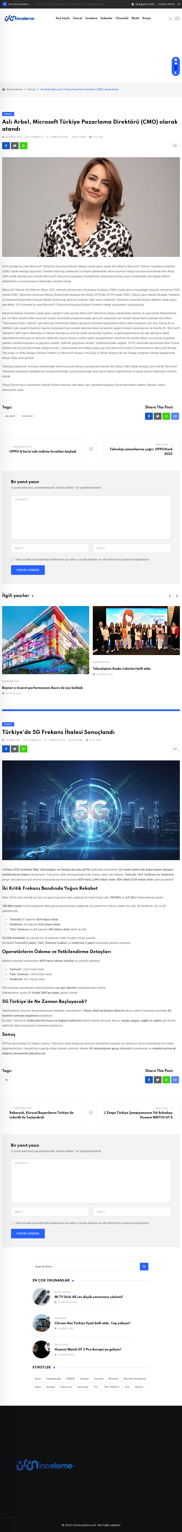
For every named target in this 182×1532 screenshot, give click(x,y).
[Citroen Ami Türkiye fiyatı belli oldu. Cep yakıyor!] (41, 1323)
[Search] (170, 18)
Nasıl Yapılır (63, 1292)
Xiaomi (139, 1386)
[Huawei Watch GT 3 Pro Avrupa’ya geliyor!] (41, 1349)
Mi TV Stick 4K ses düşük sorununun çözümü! (89, 1297)
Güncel (77, 18)
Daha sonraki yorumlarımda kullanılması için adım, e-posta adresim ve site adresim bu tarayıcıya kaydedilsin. (82, 559)
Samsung (82, 1386)
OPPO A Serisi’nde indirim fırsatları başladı (42, 451)
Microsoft (27, 416)
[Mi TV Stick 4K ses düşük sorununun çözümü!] (41, 1297)
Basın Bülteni (10, 681)
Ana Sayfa (63, 18)
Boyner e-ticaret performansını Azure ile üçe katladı (42, 688)
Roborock (66, 1386)
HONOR (70, 1378)
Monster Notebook (135, 1378)
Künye (146, 18)
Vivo (127, 1386)
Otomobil (122, 18)
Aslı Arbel (10, 416)
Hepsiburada (53, 1378)
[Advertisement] (91, 55)
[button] (170, 596)
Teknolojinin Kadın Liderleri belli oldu (122, 668)
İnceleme (91, 18)
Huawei (84, 1378)
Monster (113, 1378)
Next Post (162, 445)
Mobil (135, 18)
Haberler (106, 18)
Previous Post (23, 447)
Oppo (38, 1386)
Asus (38, 1378)
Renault (50, 1386)
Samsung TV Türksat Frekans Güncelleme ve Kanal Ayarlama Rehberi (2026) (74, 4)
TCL (95, 1386)
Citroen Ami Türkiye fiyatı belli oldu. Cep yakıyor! (92, 1323)
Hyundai (98, 1378)
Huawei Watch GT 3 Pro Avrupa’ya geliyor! (88, 1349)
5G (6, 1079)
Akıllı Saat (61, 1344)
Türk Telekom (111, 1386)
